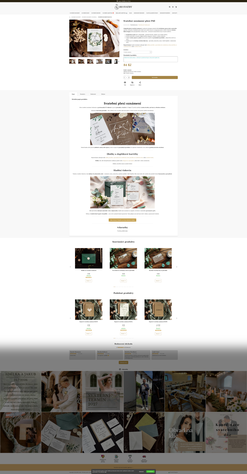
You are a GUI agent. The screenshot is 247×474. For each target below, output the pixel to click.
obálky (148, 45)
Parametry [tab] (82, 94)
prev (70, 267)
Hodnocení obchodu (123, 344)
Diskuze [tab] (103, 94)
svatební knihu (138, 46)
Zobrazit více (123, 362)
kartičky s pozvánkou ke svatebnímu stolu (161, 45)
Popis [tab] (73, 94)
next (177, 267)
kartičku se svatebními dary (136, 157)
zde (105, 472)
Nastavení (141, 471)
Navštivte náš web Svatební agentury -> (123, 467)
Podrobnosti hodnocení (144, 25)
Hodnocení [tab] (93, 94)
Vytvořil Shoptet (174, 472)
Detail (88, 280)
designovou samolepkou (128, 160)
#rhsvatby (125, 369)
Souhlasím (151, 471)
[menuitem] (75, 13)
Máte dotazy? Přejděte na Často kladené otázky (122, 220)
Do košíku (155, 77)
